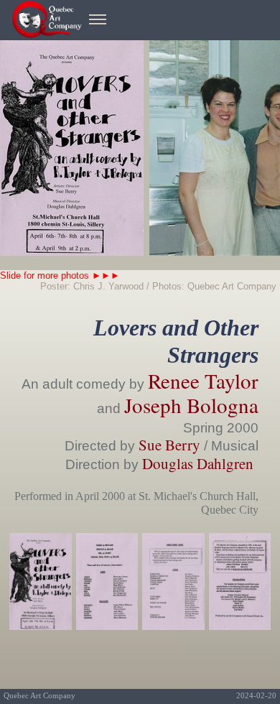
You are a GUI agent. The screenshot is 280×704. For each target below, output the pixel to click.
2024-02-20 (256, 695)
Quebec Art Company (39, 695)
